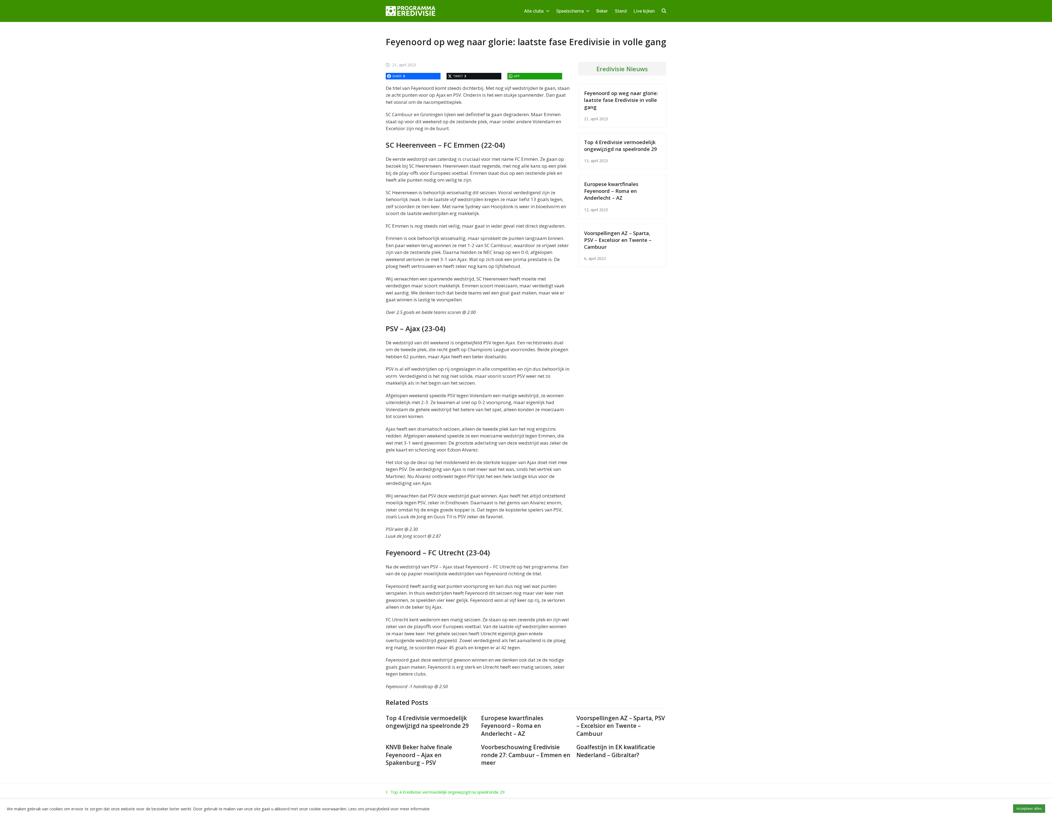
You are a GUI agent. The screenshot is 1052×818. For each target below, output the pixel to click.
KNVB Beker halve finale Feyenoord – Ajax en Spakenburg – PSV (419, 755)
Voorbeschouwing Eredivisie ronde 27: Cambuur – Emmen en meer (525, 755)
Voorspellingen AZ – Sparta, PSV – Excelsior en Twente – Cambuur (617, 240)
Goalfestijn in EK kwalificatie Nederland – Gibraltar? (615, 751)
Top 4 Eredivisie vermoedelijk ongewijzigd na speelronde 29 (620, 145)
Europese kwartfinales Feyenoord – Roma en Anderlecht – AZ (611, 191)
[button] (664, 11)
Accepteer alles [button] (1029, 808)
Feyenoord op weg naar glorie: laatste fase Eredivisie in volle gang (621, 100)
